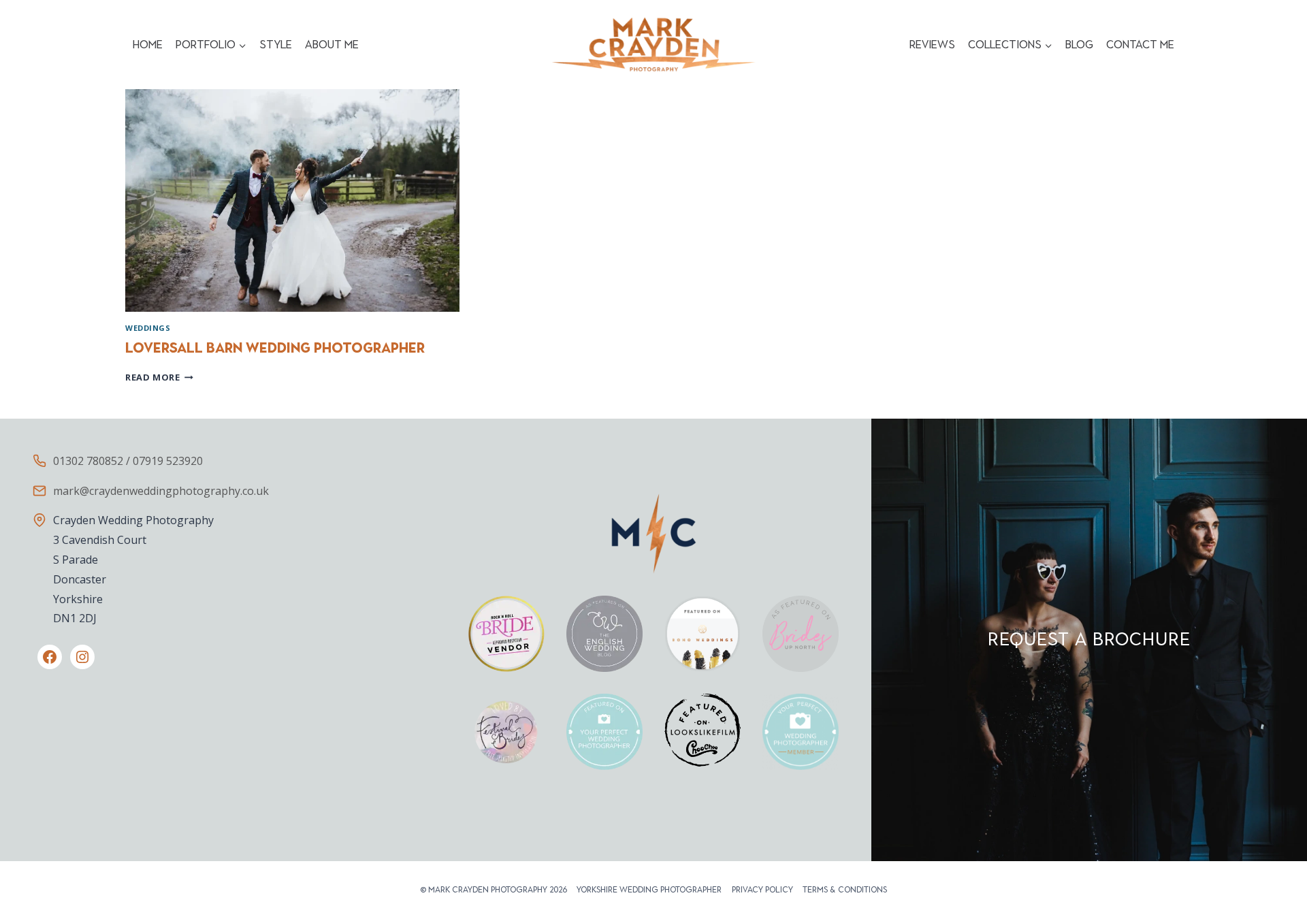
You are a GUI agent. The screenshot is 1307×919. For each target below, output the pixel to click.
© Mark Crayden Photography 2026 (493, 889)
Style (275, 44)
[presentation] (292, 200)
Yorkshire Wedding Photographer (649, 889)
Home (148, 44)
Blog (1079, 44)
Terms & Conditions (845, 889)
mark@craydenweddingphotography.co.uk (161, 490)
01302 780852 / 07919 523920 (128, 460)
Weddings (147, 328)
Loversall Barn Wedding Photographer (275, 348)
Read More (159, 377)
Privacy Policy (762, 889)
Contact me (1140, 44)
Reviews (932, 44)
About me (332, 44)
